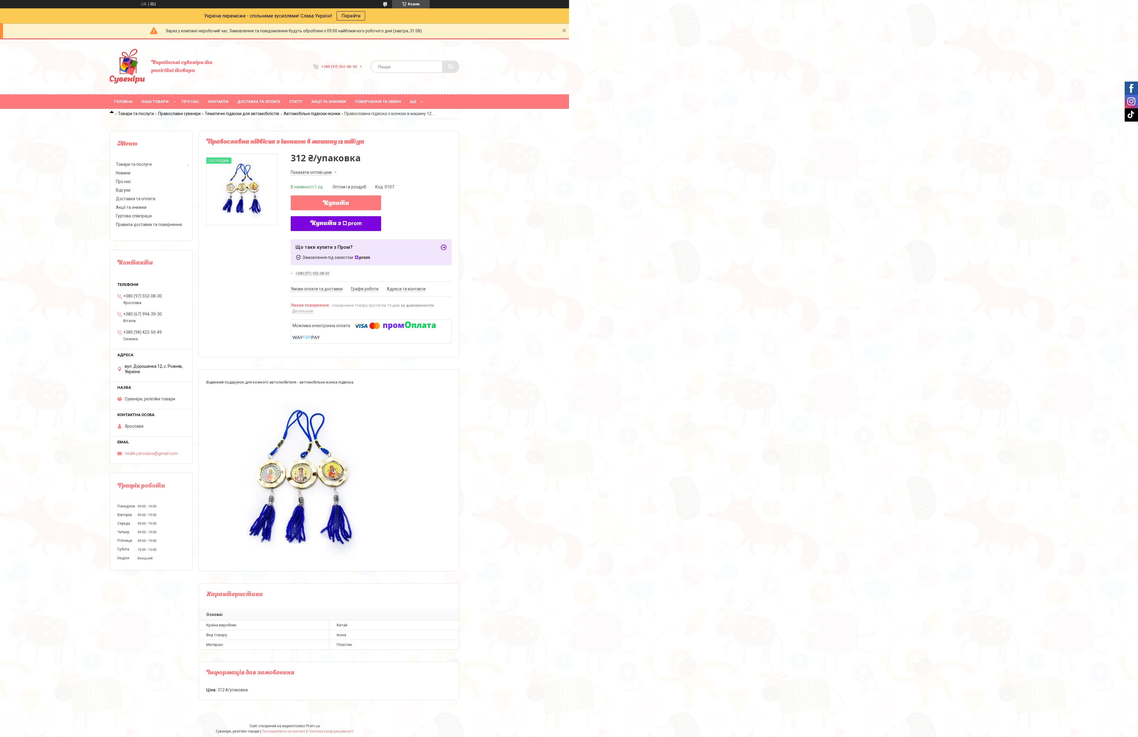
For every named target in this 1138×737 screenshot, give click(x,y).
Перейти (350, 16)
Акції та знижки (328, 101)
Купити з (325, 224)
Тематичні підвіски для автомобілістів (242, 113)
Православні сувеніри (179, 113)
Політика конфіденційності (331, 731)
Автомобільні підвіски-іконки (312, 113)
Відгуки (123, 190)
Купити (336, 203)
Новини (123, 173)
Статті (295, 101)
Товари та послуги (136, 113)
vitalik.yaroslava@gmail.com (151, 453)
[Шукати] (450, 67)
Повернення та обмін (378, 101)
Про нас (190, 101)
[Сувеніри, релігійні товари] (127, 67)
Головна (123, 101)
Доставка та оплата (258, 101)
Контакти (218, 101)
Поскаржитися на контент (284, 731)
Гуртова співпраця (134, 216)
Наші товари (155, 101)
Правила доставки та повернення (149, 224)
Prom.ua (313, 726)
